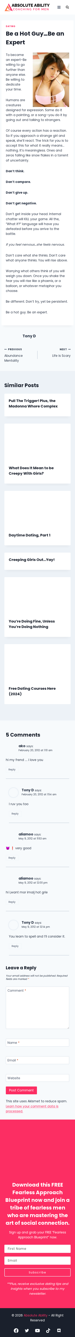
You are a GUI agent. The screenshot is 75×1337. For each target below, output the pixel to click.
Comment (16, 991)
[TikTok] (48, 1330)
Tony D (29, 336)
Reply (12, 769)
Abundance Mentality (13, 355)
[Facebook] (16, 1330)
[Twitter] (26, 1330)
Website (13, 1078)
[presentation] (37, 442)
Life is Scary (61, 353)
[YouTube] (37, 1330)
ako (22, 746)
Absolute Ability (36, 1315)
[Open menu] (59, 7)
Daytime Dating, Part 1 (29, 535)
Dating (10, 26)
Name (13, 1043)
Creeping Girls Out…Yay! (32, 559)
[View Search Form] (67, 7)
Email (12, 1060)
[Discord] (59, 1330)
